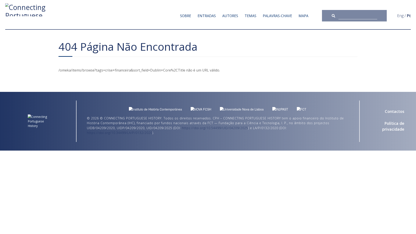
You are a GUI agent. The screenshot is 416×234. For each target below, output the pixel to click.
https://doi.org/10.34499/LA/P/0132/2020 (119, 133)
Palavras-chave (277, 15)
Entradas (207, 15)
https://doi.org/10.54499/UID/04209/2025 (215, 128)
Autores (230, 15)
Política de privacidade (393, 126)
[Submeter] (335, 15)
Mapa (303, 15)
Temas (250, 15)
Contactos (394, 111)
